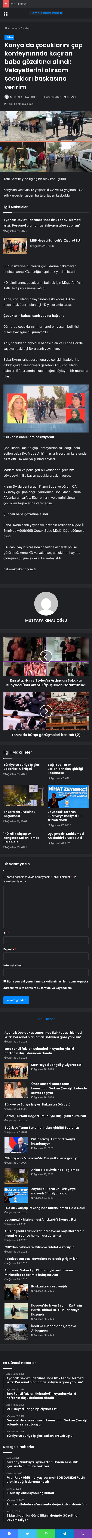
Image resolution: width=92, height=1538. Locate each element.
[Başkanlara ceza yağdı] (16, 1292)
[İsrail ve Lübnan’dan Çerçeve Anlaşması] (16, 1332)
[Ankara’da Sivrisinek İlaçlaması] (23, 796)
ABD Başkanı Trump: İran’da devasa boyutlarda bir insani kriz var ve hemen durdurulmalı (44, 1233)
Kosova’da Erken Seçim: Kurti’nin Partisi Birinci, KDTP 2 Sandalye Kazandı (56, 1310)
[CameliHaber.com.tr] (46, 13)
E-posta (9, 949)
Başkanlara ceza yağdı (49, 1286)
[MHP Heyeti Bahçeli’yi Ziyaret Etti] (15, 246)
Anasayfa (13, 28)
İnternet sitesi (12, 965)
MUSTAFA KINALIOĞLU (24, 97)
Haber (26, 28)
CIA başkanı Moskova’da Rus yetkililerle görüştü (42, 1158)
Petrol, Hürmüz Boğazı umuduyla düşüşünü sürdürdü (45, 1116)
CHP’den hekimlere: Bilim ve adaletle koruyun (39, 1247)
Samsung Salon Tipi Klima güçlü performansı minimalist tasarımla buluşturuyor (39, 1272)
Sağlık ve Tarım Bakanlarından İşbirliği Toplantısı (65, 769)
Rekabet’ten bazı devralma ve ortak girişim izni (41, 1259)
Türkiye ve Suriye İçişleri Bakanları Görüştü (21, 767)
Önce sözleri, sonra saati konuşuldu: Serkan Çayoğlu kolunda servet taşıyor (59, 1088)
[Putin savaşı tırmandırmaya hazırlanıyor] (16, 1145)
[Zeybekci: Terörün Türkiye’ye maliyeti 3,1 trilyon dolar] (68, 796)
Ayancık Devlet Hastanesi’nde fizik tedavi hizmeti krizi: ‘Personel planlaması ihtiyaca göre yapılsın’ (43, 1034)
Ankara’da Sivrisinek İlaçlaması (19, 814)
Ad (6, 933)
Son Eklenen (46, 1019)
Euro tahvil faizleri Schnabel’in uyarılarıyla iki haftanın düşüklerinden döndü (39, 1051)
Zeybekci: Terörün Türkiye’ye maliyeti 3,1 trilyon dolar (65, 816)
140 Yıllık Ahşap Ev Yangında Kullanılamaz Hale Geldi (21, 838)
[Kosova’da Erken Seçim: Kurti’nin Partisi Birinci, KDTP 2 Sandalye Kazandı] (16, 1311)
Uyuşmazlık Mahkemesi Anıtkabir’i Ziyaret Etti (66, 836)
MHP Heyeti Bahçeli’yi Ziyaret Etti (33, 3)
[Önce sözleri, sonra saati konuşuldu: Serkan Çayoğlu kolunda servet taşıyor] (16, 1090)
